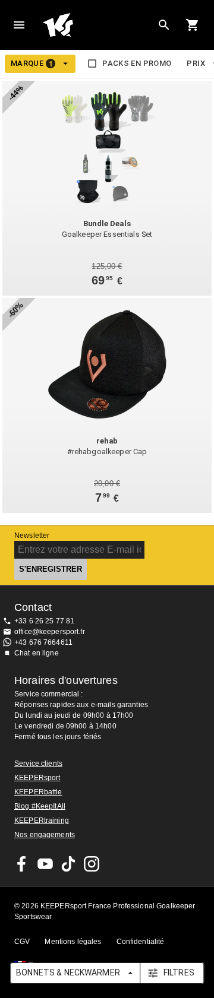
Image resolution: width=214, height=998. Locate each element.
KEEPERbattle (38, 792)
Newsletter (31, 535)
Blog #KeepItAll (39, 806)
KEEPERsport (37, 778)
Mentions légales (73, 941)
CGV (22, 941)
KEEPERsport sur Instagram (91, 864)
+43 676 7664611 (43, 642)
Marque (32, 63)
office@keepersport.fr (49, 632)
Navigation (19, 25)
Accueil (97, 25)
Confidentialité (141, 941)
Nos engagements (44, 835)
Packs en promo (136, 63)
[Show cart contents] (192, 25)
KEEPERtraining (41, 820)
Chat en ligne (36, 653)
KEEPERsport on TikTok (68, 864)
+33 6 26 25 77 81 (44, 621)
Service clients (38, 763)
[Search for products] (164, 25)
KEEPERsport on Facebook (22, 864)
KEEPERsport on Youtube (45, 864)
